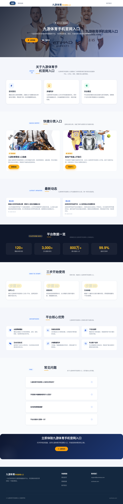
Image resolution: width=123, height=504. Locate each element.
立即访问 (62, 449)
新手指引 (109, 3)
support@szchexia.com (98, 477)
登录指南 (20, 3)
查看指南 (13, 167)
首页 (12, 3)
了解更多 (47, 40)
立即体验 (32, 40)
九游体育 (61, 4)
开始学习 (70, 167)
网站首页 (64, 477)
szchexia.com (95, 481)
